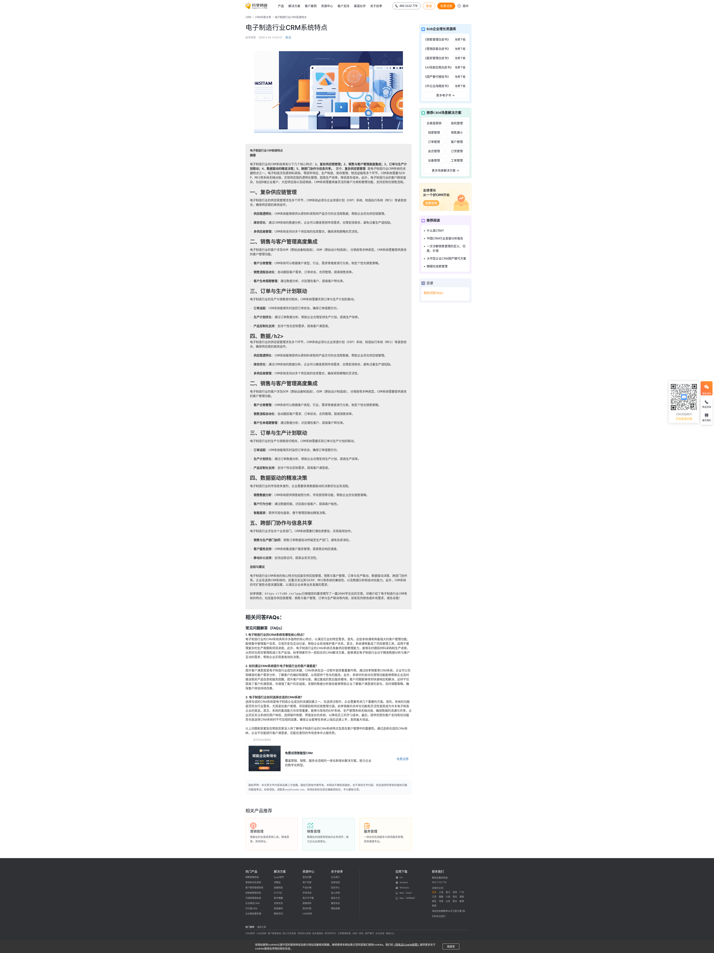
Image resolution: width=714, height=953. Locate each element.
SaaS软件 (279, 877)
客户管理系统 (274, 933)
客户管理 (457, 142)
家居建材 (278, 908)
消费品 (277, 882)
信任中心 (335, 887)
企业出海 (379, 933)
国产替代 (369, 933)
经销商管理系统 (253, 892)
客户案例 (311, 6)
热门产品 (251, 871)
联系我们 (438, 871)
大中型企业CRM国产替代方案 (446, 258)
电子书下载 (308, 898)
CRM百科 (307, 913)
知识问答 (307, 908)
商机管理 (457, 123)
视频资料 (307, 903)
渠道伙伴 (360, 6)
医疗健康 (278, 898)
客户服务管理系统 (254, 887)
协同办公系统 (304, 933)
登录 (429, 6)
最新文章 (261, 927)
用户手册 (307, 882)
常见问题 (307, 877)
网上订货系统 (289, 933)
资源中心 (327, 6)
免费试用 (446, 6)
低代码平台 (330, 933)
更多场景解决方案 (445, 170)
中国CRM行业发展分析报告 (445, 238)
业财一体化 (358, 933)
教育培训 (278, 913)
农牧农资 (278, 903)
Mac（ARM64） (408, 898)
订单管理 (434, 142)
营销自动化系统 (253, 882)
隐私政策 (335, 908)
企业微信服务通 (253, 913)
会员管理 (434, 151)
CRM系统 (261, 933)
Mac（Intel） (406, 892)
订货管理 (457, 151)
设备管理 (434, 160)
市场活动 (307, 892)
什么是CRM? (435, 230)
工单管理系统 (344, 933)
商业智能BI (317, 933)
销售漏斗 (457, 132)
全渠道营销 (434, 123)
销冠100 (390, 933)
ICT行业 (278, 892)
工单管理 (457, 160)
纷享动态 (335, 882)
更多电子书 (445, 95)
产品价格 (307, 887)
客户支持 (343, 6)
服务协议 (335, 903)
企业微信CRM (252, 903)
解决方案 (294, 6)
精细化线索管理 (437, 266)
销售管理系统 (252, 877)
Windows (404, 887)
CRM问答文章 (263, 17)
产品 (281, 6)
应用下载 (401, 871)
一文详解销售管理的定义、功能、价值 (446, 248)
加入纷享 (335, 892)
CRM (248, 17)
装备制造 (278, 887)
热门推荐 (249, 927)
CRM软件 (250, 933)
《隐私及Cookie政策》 (406, 944)
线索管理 (434, 132)
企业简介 (335, 877)
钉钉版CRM (251, 908)
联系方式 (335, 898)
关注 (288, 37)
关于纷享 (376, 6)
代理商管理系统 (253, 898)
